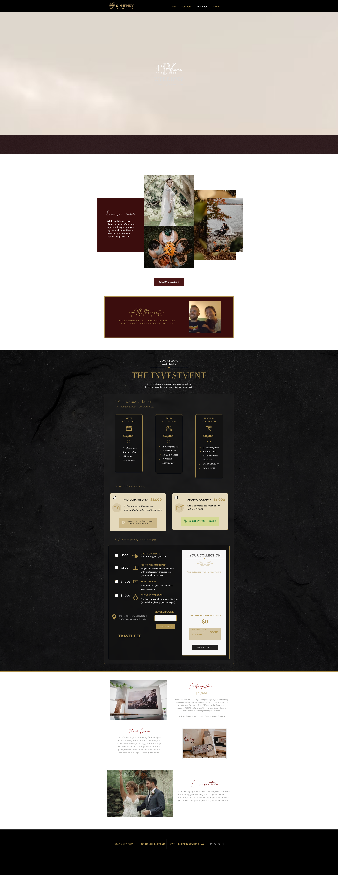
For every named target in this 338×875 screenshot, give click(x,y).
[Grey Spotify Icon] (219, 844)
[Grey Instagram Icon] (211, 844)
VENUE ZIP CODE (164, 612)
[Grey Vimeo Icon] (215, 844)
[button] (138, 700)
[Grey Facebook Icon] (223, 844)
